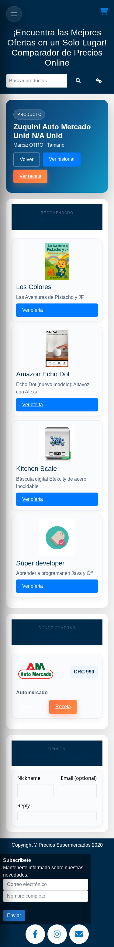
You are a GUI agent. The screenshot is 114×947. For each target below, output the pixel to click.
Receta (63, 706)
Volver (26, 159)
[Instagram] (57, 934)
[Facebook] (35, 934)
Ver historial (61, 159)
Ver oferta (32, 310)
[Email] (79, 934)
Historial (31, 706)
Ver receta (30, 176)
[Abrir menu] (14, 14)
